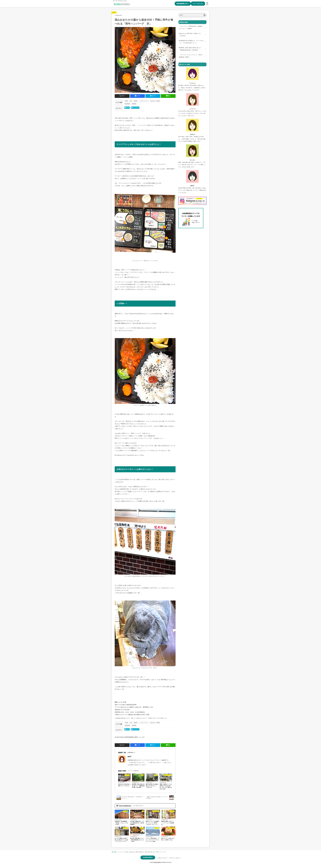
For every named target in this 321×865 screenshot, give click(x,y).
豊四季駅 (134, 103)
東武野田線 (127, 103)
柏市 (131, 101)
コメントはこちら (198, 3)
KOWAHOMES (147, 857)
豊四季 (135, 101)
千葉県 (126, 101)
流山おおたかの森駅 (155, 101)
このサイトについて (162, 858)
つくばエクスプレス (143, 101)
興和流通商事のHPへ (183, 3)
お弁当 (114, 12)
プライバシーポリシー (175, 858)
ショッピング (136, 107)
